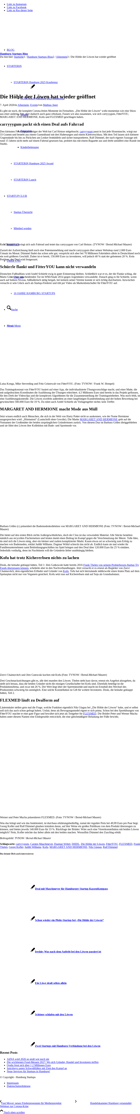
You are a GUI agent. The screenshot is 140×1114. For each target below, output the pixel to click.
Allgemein (23, 105)
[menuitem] (73, 1083)
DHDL (76, 844)
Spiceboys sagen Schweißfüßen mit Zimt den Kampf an (37, 1068)
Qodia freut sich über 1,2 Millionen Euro (29, 1065)
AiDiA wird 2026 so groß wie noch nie (28, 1059)
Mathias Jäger (50, 105)
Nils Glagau (95, 847)
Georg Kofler (16, 847)
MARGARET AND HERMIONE (99, 419)
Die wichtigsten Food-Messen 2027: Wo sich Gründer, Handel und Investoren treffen (53, 1062)
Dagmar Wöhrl (62, 844)
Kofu (66, 571)
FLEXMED (89, 713)
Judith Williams (33, 847)
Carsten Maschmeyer (41, 844)
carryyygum (86, 131)
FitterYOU (112, 844)
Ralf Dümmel (110, 847)
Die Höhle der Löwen (93, 844)
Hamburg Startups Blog (14, 53)
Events (34, 105)
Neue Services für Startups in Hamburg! (28, 1071)
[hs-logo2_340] (25, 30)
